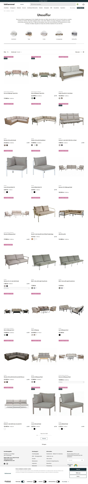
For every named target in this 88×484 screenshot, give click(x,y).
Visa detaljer (64, 481)
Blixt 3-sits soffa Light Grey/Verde (67, 281)
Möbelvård (34, 465)
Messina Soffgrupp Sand (9, 234)
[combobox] (53, 4)
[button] (25, 4)
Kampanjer (46, 7)
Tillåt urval (78, 472)
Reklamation (35, 461)
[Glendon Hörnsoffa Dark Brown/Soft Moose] (16, 357)
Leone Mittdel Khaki (63, 424)
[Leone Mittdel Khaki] (71, 404)
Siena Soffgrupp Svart (9, 330)
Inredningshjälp (35, 453)
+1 (36, 287)
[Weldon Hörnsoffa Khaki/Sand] (44, 120)
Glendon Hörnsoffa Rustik (10, 140)
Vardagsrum (13, 7)
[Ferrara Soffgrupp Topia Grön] (16, 73)
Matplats (19, 7)
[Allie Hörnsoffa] (71, 214)
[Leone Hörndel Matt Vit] (16, 167)
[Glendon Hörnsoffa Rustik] (16, 120)
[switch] (34, 482)
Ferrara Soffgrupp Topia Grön (11, 93)
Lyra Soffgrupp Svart (63, 330)
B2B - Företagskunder (37, 456)
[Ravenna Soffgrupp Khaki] (71, 357)
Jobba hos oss (49, 456)
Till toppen (44, 444)
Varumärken (56, 7)
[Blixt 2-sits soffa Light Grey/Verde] (44, 261)
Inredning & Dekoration (32, 7)
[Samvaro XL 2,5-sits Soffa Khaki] (16, 261)
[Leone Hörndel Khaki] (44, 404)
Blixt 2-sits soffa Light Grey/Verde (39, 281)
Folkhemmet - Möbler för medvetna (54, 453)
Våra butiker (49, 458)
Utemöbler (6, 7)
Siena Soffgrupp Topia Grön (37, 93)
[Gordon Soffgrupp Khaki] (44, 357)
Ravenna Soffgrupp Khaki (65, 377)
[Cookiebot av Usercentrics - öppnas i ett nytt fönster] (8, 482)
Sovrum (24, 7)
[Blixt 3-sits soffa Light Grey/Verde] (71, 261)
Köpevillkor (48, 463)
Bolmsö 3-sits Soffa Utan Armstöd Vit (12, 424)
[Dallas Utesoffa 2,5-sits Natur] (71, 73)
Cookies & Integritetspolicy (52, 461)
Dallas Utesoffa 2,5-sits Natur (66, 93)
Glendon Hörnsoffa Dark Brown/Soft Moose (14, 377)
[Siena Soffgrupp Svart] (16, 310)
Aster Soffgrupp (35, 330)
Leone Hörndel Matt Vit (9, 187)
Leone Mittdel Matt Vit (36, 187)
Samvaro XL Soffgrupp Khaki (65, 187)
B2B (51, 7)
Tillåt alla (78, 469)
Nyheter (41, 7)
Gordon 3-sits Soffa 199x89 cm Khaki (67, 140)
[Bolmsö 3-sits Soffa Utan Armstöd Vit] (16, 404)
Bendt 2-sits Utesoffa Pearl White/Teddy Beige (42, 234)
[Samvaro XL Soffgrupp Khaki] (71, 167)
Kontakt (33, 458)
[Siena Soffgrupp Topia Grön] (44, 73)
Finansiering (49, 465)
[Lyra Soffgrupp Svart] (71, 310)
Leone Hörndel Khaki (36, 424)
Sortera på (13, 52)
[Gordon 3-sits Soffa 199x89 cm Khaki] (71, 120)
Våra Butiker (72, 7)
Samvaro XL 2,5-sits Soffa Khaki (11, 281)
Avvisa (78, 476)
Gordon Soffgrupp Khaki (37, 377)
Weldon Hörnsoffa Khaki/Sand (38, 140)
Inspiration (62, 7)
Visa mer (44, 438)
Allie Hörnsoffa (62, 234)
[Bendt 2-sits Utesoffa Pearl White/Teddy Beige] (44, 214)
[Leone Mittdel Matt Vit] (44, 167)
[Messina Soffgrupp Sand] (16, 214)
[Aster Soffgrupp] (44, 310)
